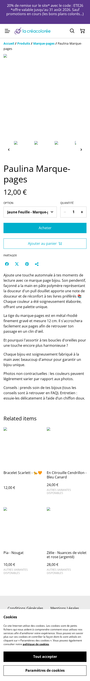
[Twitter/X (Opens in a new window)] (17, 264)
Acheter (45, 227)
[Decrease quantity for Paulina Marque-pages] (64, 212)
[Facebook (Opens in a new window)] (6, 264)
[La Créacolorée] (32, 30)
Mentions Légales (64, 608)
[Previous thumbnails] (8, 149)
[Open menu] (7, 31)
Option (8, 203)
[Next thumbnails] (81, 149)
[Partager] (37, 264)
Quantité (67, 203)
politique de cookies (36, 644)
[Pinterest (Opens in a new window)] (27, 264)
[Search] (72, 31)
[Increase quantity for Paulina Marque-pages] (82, 212)
